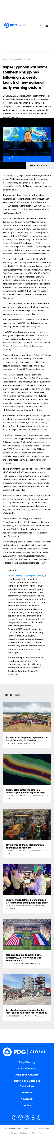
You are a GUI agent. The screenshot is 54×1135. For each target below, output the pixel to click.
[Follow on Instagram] (27, 1117)
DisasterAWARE (22, 743)
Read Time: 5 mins (38, 165)
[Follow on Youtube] (33, 1117)
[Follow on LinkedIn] (39, 1117)
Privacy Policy (37, 1133)
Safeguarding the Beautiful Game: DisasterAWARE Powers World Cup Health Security (24, 958)
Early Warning (25, 59)
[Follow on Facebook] (14, 1117)
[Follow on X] (20, 1117)
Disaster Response (10, 59)
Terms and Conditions (19, 1133)
